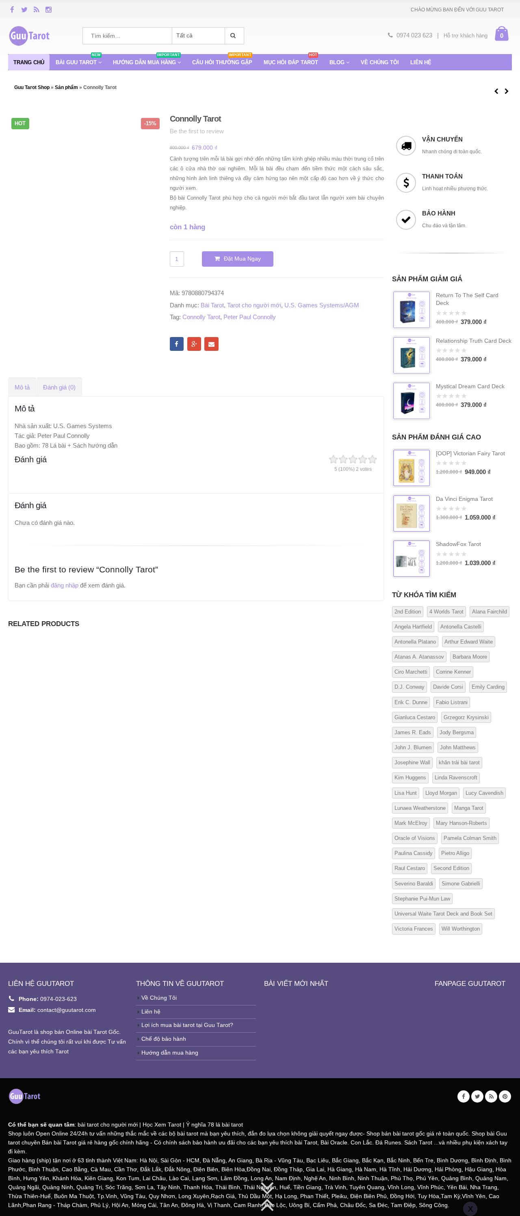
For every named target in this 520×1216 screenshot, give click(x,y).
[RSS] (36, 9)
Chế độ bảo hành (163, 1039)
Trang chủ (28, 62)
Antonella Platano (415, 642)
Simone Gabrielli (461, 884)
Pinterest (505, 1096)
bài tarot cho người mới (108, 1125)
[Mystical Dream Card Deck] (411, 400)
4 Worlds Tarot (446, 612)
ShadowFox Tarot (458, 544)
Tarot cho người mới (254, 305)
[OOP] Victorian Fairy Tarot (470, 453)
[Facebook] (12, 9)
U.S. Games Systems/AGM (321, 305)
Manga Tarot (468, 808)
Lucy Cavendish (484, 793)
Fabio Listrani (452, 702)
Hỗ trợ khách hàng (466, 36)
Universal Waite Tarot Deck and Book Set (443, 914)
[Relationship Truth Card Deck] (411, 355)
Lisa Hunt (405, 793)
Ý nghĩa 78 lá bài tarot (214, 1125)
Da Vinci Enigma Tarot (464, 499)
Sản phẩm (66, 87)
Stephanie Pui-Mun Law (422, 899)
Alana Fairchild (489, 612)
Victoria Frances (413, 929)
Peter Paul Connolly (249, 316)
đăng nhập (64, 585)
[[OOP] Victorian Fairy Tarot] (411, 467)
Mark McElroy (410, 823)
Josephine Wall (412, 762)
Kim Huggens (410, 777)
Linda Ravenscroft (456, 777)
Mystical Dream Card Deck (470, 386)
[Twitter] (24, 9)
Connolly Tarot (201, 316)
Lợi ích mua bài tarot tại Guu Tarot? (187, 1025)
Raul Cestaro (409, 868)
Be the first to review (197, 131)
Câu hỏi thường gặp (222, 59)
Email (211, 344)
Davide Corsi (448, 687)
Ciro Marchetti (410, 672)
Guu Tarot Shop (32, 87)
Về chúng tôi (380, 62)
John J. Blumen (412, 747)
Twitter (477, 1096)
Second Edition (451, 868)
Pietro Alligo (455, 853)
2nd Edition (407, 612)
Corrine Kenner (453, 672)
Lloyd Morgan (441, 793)
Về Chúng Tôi (159, 998)
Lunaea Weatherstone (420, 808)
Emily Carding (488, 687)
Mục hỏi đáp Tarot (291, 59)
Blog (336, 62)
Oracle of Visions (414, 838)
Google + (194, 344)
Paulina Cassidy (413, 853)
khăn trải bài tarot (459, 762)
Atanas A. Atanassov (419, 657)
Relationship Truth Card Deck (473, 340)
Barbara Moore (470, 657)
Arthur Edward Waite (468, 642)
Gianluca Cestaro (414, 717)
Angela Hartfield (413, 627)
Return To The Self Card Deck (467, 299)
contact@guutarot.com (66, 1010)
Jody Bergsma (457, 732)
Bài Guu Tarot (78, 59)
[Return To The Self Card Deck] (411, 309)
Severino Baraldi (413, 884)
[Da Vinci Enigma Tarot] (411, 513)
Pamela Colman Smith (470, 838)
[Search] (234, 36)
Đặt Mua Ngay (242, 258)
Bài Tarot (212, 305)
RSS (491, 1096)
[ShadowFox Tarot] (411, 558)
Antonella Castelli (460, 627)
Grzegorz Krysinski (466, 717)
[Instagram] (49, 9)
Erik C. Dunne (410, 702)
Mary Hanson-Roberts (461, 823)
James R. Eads (412, 732)
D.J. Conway (409, 687)
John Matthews (458, 747)
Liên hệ (420, 62)
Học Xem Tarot (162, 1125)
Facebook (177, 344)
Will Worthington (461, 929)
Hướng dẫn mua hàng (146, 59)
